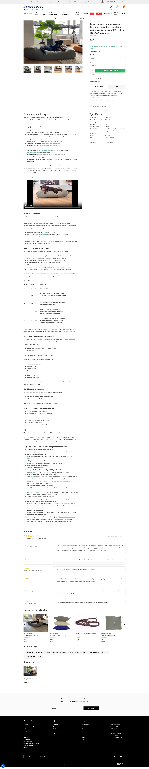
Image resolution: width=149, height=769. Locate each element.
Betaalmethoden (27, 735)
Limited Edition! (77, 14)
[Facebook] (114, 756)
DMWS (77, 764)
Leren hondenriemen (53, 14)
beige (75, 456)
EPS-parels (33, 476)
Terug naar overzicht (28, 18)
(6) (97, 35)
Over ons (26, 724)
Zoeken (96, 8)
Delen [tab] (116, 86)
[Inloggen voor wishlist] (123, 70)
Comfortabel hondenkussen (55, 652)
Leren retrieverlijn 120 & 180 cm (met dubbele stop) (86, 634)
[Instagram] (117, 756)
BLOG (123, 13)
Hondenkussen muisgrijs (31, 635)
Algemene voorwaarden (29, 726)
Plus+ (81, 764)
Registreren (55, 724)
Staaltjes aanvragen (28, 745)
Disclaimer (26, 729)
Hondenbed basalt (29, 680)
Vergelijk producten (57, 733)
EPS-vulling (33, 472)
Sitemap (25, 747)
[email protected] (70, 331)
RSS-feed (85, 764)
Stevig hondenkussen (33, 656)
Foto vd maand (116, 14)
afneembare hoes (47, 439)
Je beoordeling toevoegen (114, 537)
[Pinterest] (121, 756)
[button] (27, 69)
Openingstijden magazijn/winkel (31, 743)
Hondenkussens (28, 13)
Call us (29, 756)
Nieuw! (86, 13)
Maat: (92, 62)
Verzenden (26, 737)
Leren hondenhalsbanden (66, 14)
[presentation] (81, 42)
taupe (71, 456)
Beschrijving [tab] (99, 86)
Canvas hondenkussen (34, 652)
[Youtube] (124, 756)
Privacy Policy (27, 731)
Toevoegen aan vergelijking (99, 106)
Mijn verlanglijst (56, 731)
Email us (42, 756)
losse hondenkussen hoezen (67, 517)
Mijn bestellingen (57, 726)
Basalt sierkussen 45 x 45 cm (58, 635)
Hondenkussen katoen (98, 652)
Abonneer (91, 708)
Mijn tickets (55, 729)
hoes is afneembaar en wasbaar (37, 492)
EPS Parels (44, 14)
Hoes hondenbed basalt (108, 635)
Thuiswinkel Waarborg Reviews (31, 733)
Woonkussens (108, 13)
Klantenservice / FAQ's (29, 741)
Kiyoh (83, 768)
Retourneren (27, 739)
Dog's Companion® (95, 21)
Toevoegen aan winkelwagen (108, 70)
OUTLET (99, 13)
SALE (92, 13)
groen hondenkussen (77, 652)
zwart (30, 458)
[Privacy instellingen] (3, 766)
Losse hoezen (36, 14)
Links (25, 749)
